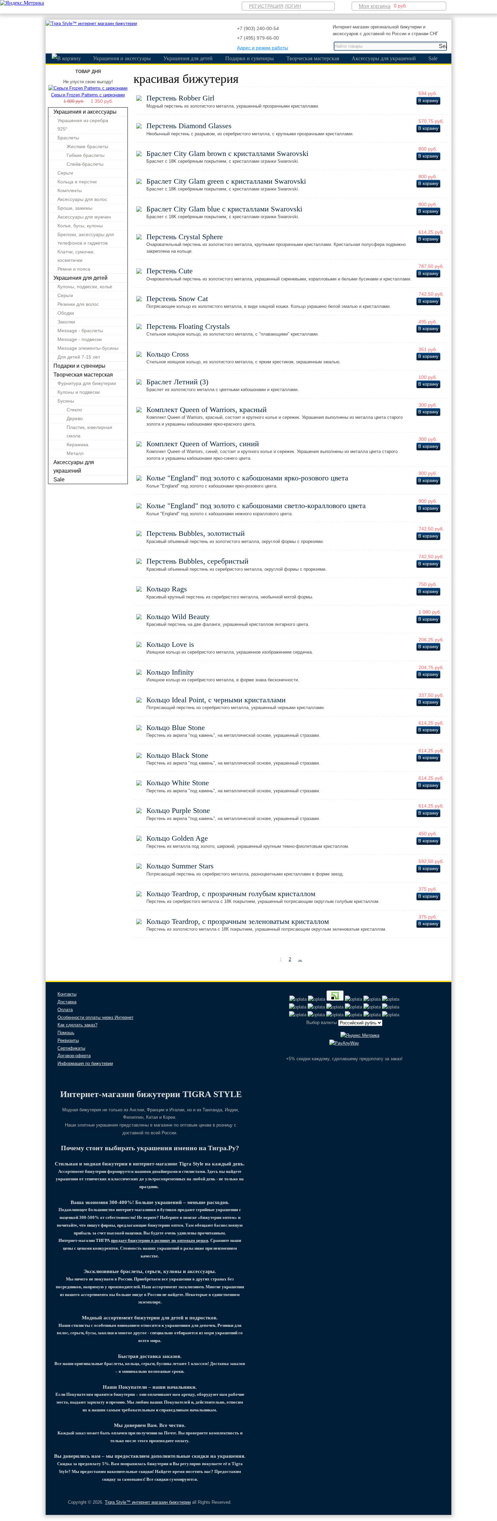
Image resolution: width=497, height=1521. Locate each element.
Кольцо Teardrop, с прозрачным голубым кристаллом (230, 893)
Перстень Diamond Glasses (189, 125)
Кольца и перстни (77, 181)
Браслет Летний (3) (177, 382)
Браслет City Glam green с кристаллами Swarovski (226, 181)
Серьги (65, 173)
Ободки (65, 313)
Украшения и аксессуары (122, 58)
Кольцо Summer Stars (180, 866)
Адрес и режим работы (262, 47)
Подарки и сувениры (249, 58)
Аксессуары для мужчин (84, 217)
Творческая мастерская (312, 58)
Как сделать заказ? (77, 1024)
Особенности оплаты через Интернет (95, 1017)
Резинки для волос (78, 304)
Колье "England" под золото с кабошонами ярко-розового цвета (247, 478)
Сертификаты (71, 1048)
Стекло (74, 409)
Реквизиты (68, 1040)
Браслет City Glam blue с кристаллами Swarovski (224, 209)
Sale (432, 58)
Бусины (65, 401)
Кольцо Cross (167, 354)
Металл (75, 453)
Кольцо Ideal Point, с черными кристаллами (216, 700)
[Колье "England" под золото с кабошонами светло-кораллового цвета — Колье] (139, 506)
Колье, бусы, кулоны (80, 225)
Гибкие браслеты (85, 155)
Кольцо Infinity (170, 672)
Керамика (77, 444)
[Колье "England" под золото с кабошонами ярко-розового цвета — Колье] (139, 479)
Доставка (66, 1001)
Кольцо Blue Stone (175, 727)
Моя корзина (374, 6)
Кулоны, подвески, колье (84, 286)
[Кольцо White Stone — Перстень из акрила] (139, 784)
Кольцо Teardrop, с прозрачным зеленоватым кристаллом (237, 921)
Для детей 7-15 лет (78, 357)
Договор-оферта (74, 1055)
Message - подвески (79, 339)
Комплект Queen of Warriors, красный (206, 409)
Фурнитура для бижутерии (86, 383)
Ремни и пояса (73, 269)
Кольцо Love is (170, 644)
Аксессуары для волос (82, 199)
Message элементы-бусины (87, 348)
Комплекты (69, 190)
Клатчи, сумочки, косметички (76, 256)
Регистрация (266, 6)
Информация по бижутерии (85, 1063)
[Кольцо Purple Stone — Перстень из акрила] (139, 811)
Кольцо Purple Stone (178, 810)
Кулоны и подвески (78, 392)
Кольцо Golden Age (177, 838)
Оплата (65, 1009)
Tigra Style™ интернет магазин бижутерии (148, 1502)
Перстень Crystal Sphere (184, 236)
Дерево (75, 418)
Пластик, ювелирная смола (89, 431)
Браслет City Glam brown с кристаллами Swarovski (227, 153)
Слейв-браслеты (85, 164)
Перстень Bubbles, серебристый (197, 561)
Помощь (65, 1032)
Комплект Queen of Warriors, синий (202, 443)
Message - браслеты (80, 330)
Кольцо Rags (166, 589)
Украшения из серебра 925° (82, 125)
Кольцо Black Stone (177, 755)
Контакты (66, 994)
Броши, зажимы (74, 208)
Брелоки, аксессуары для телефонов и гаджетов (85, 239)
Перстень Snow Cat (177, 298)
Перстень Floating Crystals (188, 326)
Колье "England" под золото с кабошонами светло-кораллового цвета (256, 505)
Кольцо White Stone (177, 782)
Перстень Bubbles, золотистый (195, 533)
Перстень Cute (169, 271)
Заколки (66, 321)
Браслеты (68, 137)
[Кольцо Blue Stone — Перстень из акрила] (139, 728)
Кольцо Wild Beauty (178, 616)
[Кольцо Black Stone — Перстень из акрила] (139, 756)
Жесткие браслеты (87, 146)
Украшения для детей (188, 58)
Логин (293, 6)
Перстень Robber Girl (180, 98)
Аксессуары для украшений (384, 58)
